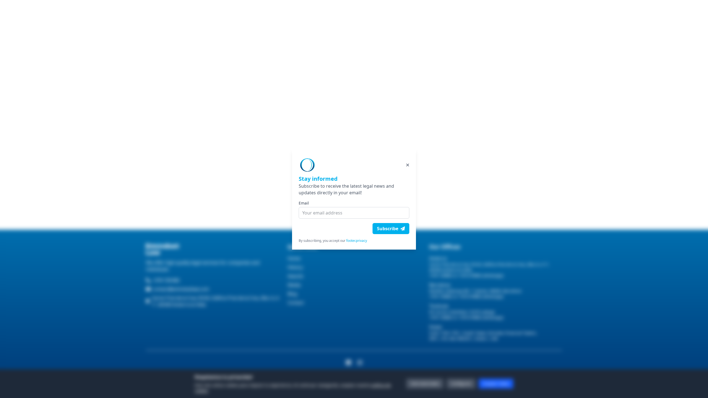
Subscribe (387, 229)
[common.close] (407, 165)
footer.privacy (356, 240)
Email (304, 203)
